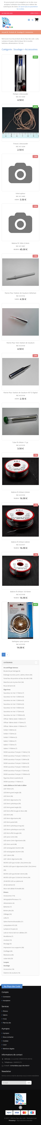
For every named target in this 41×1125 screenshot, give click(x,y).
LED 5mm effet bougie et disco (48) (15, 811)
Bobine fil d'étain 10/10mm (20, 592)
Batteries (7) (8, 907)
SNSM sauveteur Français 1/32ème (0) (16, 763)
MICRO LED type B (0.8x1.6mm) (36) (15, 874)
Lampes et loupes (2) (11, 929)
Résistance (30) (9, 955)
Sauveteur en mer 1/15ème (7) (14, 693)
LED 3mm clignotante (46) (12, 818)
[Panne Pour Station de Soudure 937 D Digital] (20, 371)
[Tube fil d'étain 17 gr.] (20, 421)
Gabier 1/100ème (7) (10, 748)
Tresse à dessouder (20, 144)
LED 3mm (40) (8, 815)
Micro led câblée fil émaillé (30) (14, 889)
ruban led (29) (8, 958)
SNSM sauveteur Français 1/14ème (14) (17, 752)
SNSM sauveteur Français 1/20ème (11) (17, 756)
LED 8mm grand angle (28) (12, 792)
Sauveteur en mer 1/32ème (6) (14, 704)
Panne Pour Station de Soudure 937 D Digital (21, 392)
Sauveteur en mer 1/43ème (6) (14, 708)
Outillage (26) (8, 951)
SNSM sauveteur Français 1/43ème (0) (16, 767)
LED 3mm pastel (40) (10, 822)
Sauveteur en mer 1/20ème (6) (14, 697)
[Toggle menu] (29, 20)
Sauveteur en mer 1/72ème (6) (14, 711)
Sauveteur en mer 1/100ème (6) (14, 715)
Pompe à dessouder (20, 94)
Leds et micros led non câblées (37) (15, 933)
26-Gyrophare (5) (9, 885)
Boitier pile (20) (9, 910)
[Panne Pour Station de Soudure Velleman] (20, 272)
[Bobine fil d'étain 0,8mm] (20, 521)
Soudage (7, 966)
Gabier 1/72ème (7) (10, 745)
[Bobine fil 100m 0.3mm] (20, 222)
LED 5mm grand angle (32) (12, 807)
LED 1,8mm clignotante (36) (13, 859)
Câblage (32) (8, 914)
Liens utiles (34, 13)
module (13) (8, 940)
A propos (6, 1033)
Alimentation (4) (9, 903)
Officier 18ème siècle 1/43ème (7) (15, 719)
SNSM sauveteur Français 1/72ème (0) (16, 771)
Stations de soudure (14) (12, 973)
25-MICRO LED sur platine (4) (13, 881)
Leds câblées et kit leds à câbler (15, 785)
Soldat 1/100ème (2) (10, 737)
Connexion (6, 997)
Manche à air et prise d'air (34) (14, 682)
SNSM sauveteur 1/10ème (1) (13, 782)
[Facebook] (20, 1107)
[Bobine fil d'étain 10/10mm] (20, 570)
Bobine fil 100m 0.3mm (20, 243)
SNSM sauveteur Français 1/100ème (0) (17, 774)
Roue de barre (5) (9, 686)
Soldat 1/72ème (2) (10, 734)
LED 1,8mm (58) (9, 855)
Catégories (8, 662)
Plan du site (7, 1023)
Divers (6, 892)
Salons (5, 1015)
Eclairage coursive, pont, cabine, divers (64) (18, 675)
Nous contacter (8, 1037)
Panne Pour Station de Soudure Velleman (20, 293)
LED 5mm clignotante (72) (12, 800)
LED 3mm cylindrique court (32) (14, 829)
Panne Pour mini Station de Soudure (20, 343)
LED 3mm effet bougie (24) (12, 833)
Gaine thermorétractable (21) (13, 922)
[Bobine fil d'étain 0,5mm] (20, 471)
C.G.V (4, 1045)
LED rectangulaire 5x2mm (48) (14, 848)
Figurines (7, 690)
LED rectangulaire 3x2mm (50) (14, 852)
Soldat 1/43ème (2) (10, 730)
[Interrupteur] (20, 172)
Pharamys (12, 1120)
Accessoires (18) (9, 969)
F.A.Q (4, 1019)
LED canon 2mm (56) (10, 837)
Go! (29, 1083)
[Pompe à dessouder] (20, 73)
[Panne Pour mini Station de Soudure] (20, 322)
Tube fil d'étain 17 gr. (20, 442)
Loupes (6, 962)
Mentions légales (8, 1049)
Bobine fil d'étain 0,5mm (20, 492)
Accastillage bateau (11, 668)
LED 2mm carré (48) (10, 844)
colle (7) (6, 918)
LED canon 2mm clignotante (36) (14, 840)
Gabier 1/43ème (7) (10, 741)
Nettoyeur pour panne (20, 641)
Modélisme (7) (8, 936)
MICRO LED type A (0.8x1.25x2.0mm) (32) (17, 863)
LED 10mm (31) (9, 789)
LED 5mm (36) (8, 796)
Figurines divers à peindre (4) (13, 778)
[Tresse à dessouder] (20, 122)
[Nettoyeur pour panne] (20, 620)
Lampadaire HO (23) (10, 925)
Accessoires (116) (9, 896)
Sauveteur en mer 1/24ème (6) (14, 700)
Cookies (5, 1041)
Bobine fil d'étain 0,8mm (20, 542)
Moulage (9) (8, 944)
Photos (5, 1011)
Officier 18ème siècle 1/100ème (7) (15, 726)
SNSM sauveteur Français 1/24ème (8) (16, 759)
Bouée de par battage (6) (12, 671)
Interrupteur (20, 193)
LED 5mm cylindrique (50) (12, 804)
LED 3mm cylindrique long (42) (14, 826)
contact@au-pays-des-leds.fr (19, 1066)
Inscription (6, 1001)
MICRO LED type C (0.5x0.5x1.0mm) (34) (17, 877)
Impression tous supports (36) (14, 947)
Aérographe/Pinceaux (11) (12, 899)
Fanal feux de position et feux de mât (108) (18, 678)
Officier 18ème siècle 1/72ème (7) (15, 722)
